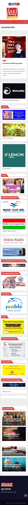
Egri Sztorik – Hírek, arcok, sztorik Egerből (18, 503)
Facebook (5, 201)
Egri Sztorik (6, 488)
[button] (25, 22)
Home (7, 503)
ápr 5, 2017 (6, 65)
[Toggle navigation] (14, 22)
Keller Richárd (15, 65)
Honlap (18, 201)
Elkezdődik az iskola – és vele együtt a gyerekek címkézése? (13, 420)
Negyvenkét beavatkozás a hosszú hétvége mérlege (12, 435)
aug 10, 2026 (8, 469)
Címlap (9, 432)
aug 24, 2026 (8, 423)
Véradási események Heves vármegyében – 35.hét (12, 450)
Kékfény (13, 432)
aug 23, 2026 (8, 453)
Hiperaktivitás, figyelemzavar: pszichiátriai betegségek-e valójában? (13, 466)
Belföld (5, 432)
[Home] (2, 22)
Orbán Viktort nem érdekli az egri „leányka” (12, 63)
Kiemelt (4, 60)
